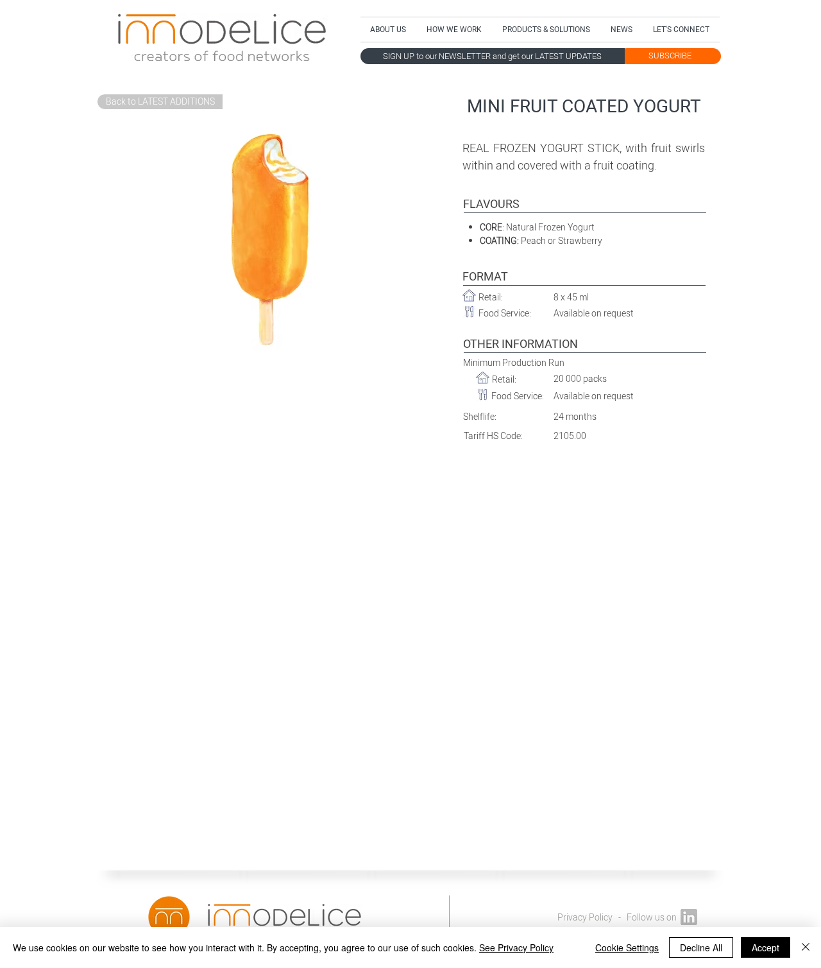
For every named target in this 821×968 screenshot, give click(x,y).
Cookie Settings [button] (627, 947)
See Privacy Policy (516, 947)
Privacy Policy (585, 917)
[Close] (805, 947)
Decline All (701, 947)
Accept (765, 947)
